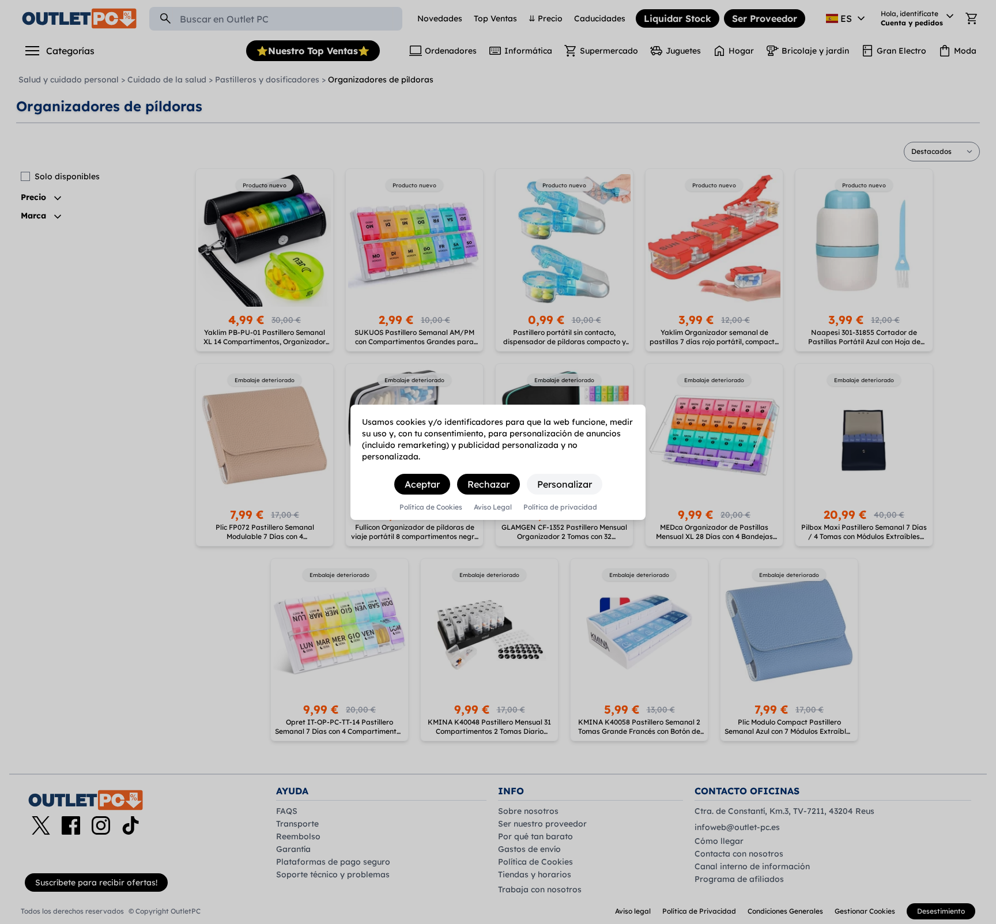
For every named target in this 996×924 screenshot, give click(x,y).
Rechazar (488, 484)
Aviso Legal (493, 507)
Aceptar (422, 484)
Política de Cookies (430, 507)
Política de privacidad (560, 507)
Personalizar (564, 484)
